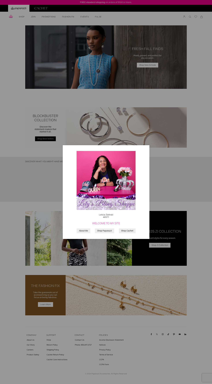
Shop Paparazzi (104, 231)
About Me (83, 231)
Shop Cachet (127, 231)
